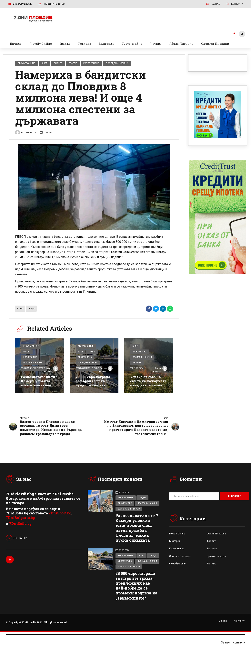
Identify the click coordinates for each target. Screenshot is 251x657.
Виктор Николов (28, 132)
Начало (16, 43)
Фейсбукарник (177, 563)
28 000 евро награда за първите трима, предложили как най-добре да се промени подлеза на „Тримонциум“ (93, 387)
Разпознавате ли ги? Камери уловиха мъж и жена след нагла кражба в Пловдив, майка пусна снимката (39, 387)
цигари (31, 308)
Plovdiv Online (40, 43)
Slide (44, 63)
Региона (84, 43)
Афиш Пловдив (181, 43)
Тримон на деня (216, 556)
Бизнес (58, 63)
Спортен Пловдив (215, 43)
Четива (156, 43)
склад (20, 308)
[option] (94, 187)
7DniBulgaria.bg (20, 517)
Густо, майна (132, 43)
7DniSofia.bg (20, 523)
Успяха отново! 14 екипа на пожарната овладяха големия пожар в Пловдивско (148, 383)
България (106, 43)
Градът (65, 43)
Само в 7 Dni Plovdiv (129, 509)
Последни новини (117, 63)
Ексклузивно (91, 63)
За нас (223, 620)
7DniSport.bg (60, 513)
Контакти (239, 620)
